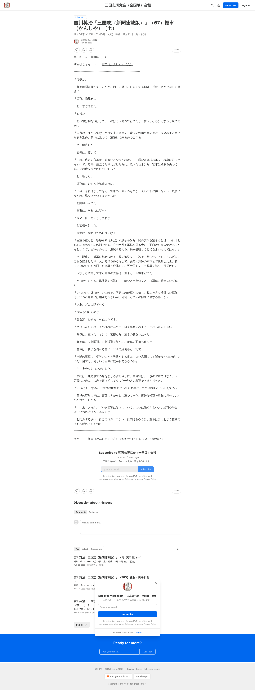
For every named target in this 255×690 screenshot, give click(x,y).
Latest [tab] (85, 549)
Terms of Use (141, 621)
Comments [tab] (81, 512)
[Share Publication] (219, 5)
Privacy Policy (150, 624)
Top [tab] (77, 549)
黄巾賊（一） (99, 57)
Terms (139, 669)
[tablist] (86, 512)
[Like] (77, 50)
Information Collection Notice (127, 624)
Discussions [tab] (96, 549)
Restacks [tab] (93, 512)
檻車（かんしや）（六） (117, 64)
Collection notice (152, 669)
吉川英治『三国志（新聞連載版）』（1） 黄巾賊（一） (108, 557)
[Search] (212, 5)
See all (79, 624)
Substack (112, 683)
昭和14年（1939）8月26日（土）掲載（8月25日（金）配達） (105, 561)
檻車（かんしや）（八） (103, 439)
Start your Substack (120, 676)
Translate (80, 17)
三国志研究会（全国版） (90, 40)
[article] (127, 563)
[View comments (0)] (84, 50)
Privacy (130, 669)
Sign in (246, 5)
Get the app (142, 676)
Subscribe (230, 5)
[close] (155, 582)
